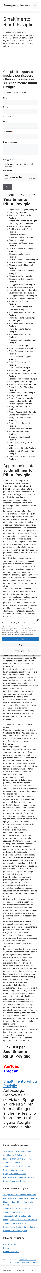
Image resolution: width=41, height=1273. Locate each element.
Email (6, 121)
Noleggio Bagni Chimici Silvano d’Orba (20, 1220)
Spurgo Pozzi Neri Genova (14, 1174)
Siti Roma (7, 1262)
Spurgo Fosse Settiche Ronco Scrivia (19, 1227)
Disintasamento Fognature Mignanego (20, 1198)
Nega (20, 645)
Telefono (7, 132)
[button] (38, 621)
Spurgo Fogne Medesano (14, 1212)
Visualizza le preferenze (20, 651)
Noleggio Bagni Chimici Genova (17, 1159)
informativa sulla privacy (20, 160)
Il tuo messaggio (10, 142)
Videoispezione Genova (13, 1162)
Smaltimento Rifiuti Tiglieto (15, 1231)
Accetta (20, 639)
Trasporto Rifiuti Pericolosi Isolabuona (19, 1195)
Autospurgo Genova (16, 5)
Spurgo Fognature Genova (14, 1181)
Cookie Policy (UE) (11, 1252)
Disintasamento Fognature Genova (18, 1177)
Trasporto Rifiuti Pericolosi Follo (17, 1216)
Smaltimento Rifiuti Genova (15, 1155)
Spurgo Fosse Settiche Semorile (17, 1208)
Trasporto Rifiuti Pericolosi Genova (18, 1151)
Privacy (6, 1248)
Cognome (7, 116)
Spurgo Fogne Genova (13, 1170)
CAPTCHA (7, 171)
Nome (5, 107)
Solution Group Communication (25, 1262)
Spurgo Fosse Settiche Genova (16, 1166)
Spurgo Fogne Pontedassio (15, 1223)
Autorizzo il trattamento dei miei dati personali (19, 165)
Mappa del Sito (10, 1244)
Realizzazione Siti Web (27, 1260)
